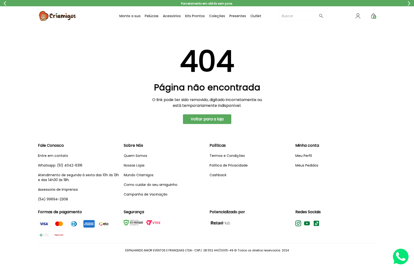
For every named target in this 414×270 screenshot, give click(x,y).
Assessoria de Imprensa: (58, 189)
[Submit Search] (321, 16)
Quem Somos (135, 155)
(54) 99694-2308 (53, 199)
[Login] (358, 16)
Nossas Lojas (134, 165)
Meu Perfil (303, 155)
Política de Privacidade (229, 165)
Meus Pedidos (306, 165)
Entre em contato (53, 155)
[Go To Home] (74, 16)
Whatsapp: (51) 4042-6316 (60, 165)
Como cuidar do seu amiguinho (150, 184)
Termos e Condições (227, 155)
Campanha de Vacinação (145, 194)
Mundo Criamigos (138, 175)
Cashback (218, 175)
